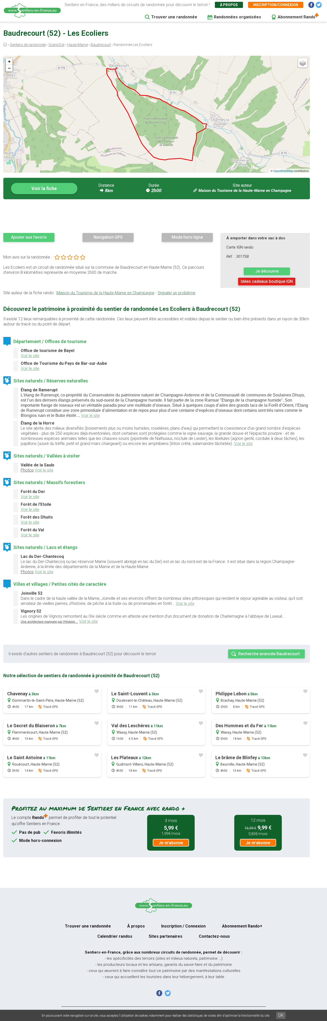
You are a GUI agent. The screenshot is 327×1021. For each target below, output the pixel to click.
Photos (27, 470)
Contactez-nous (214, 936)
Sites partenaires (165, 936)
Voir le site (30, 355)
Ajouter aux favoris (29, 237)
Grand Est (56, 45)
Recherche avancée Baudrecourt (269, 653)
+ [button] (9, 61)
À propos (229, 5)
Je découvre (266, 271)
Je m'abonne (171, 842)
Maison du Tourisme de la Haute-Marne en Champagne (244, 190)
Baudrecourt (101, 45)
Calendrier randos (114, 936)
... (49, 621)
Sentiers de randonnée (28, 45)
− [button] (9, 68)
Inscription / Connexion (183, 926)
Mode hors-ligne (187, 237)
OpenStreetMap (283, 171)
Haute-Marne (77, 45)
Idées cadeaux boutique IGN (267, 281)
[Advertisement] (156, 215)
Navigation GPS (108, 237)
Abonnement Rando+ (242, 926)
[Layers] (302, 62)
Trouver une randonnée (174, 17)
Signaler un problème (176, 292)
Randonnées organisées (237, 17)
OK (281, 1015)
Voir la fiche (44, 188)
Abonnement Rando (297, 17)
